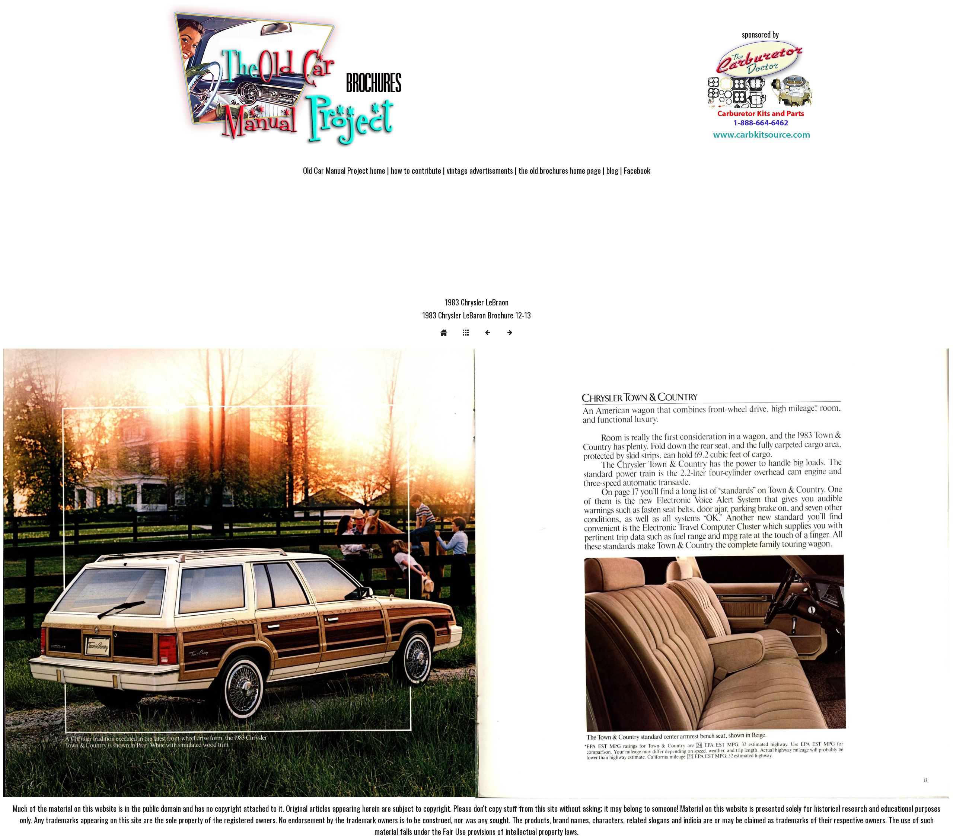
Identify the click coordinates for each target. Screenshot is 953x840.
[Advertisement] (476, 241)
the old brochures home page (560, 170)
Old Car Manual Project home (344, 170)
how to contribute (416, 170)
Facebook (637, 170)
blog (612, 170)
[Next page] (666, 575)
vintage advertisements (480, 170)
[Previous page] (192, 575)
